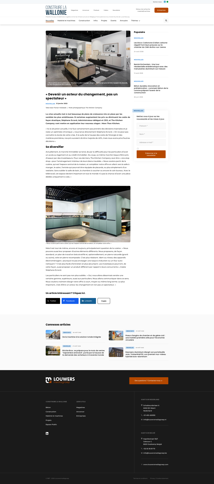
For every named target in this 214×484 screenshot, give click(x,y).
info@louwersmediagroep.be (155, 453)
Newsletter (116, 10)
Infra (96, 21)
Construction (84, 21)
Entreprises (161, 10)
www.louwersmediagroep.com (155, 464)
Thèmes (134, 21)
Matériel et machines (66, 21)
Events (113, 21)
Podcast (96, 10)
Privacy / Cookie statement (159, 478)
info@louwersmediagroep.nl (154, 420)
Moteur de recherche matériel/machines (143, 10)
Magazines (74, 10)
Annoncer (85, 10)
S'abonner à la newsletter (151, 154)
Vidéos (106, 10)
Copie (103, 301)
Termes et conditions (140, 478)
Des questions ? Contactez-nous (147, 381)
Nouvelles (50, 21)
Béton (48, 407)
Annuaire (124, 21)
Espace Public (51, 424)
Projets (104, 21)
